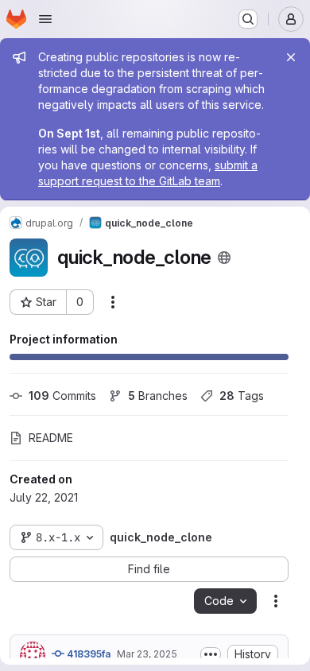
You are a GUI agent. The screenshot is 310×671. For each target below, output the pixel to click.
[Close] (290, 57)
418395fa (87, 654)
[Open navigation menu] (45, 19)
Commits (62, 395)
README (51, 437)
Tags (241, 395)
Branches (158, 395)
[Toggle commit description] (210, 654)
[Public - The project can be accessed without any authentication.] (224, 257)
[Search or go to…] (248, 19)
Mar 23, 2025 (147, 654)
